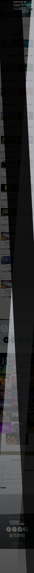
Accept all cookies (22, 7)
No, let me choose (23, 9)
